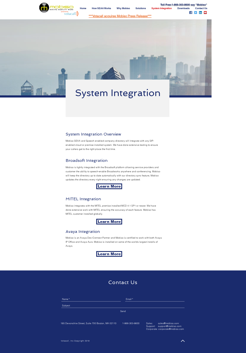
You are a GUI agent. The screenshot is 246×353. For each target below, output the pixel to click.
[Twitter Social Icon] (195, 12)
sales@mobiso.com (168, 323)
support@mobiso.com (170, 326)
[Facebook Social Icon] (190, 12)
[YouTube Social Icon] (205, 12)
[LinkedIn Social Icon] (200, 12)
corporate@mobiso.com (171, 329)
